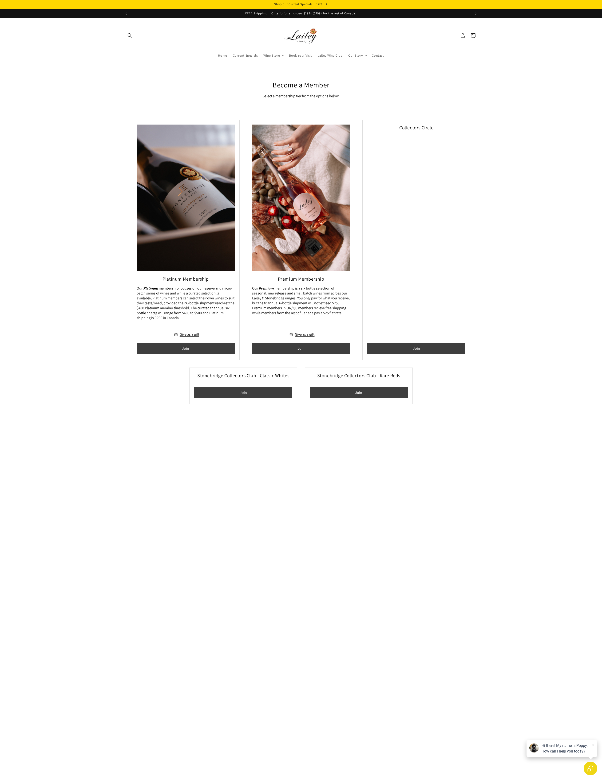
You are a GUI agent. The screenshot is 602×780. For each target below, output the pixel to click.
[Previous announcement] (126, 13)
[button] (130, 35)
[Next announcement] (476, 13)
